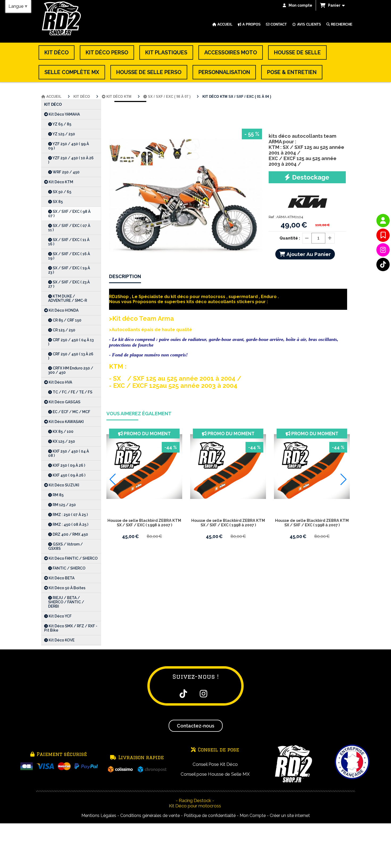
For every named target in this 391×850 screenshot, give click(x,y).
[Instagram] (383, 250)
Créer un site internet (290, 815)
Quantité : (290, 238)
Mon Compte (253, 815)
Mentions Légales (98, 815)
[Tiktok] (383, 264)
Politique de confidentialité (210, 815)
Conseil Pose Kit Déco (215, 764)
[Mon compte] (383, 220)
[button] (112, 479)
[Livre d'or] (383, 235)
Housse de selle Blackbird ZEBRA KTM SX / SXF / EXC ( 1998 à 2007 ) (144, 522)
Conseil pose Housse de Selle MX (215, 774)
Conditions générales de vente (150, 815)
